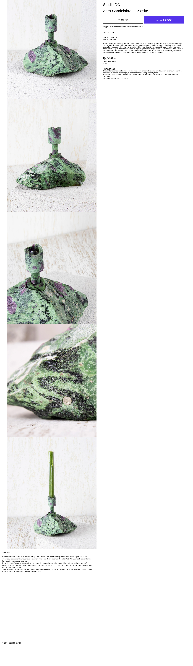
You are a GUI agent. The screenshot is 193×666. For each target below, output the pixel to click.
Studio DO (111, 5)
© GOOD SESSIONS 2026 (11, 643)
